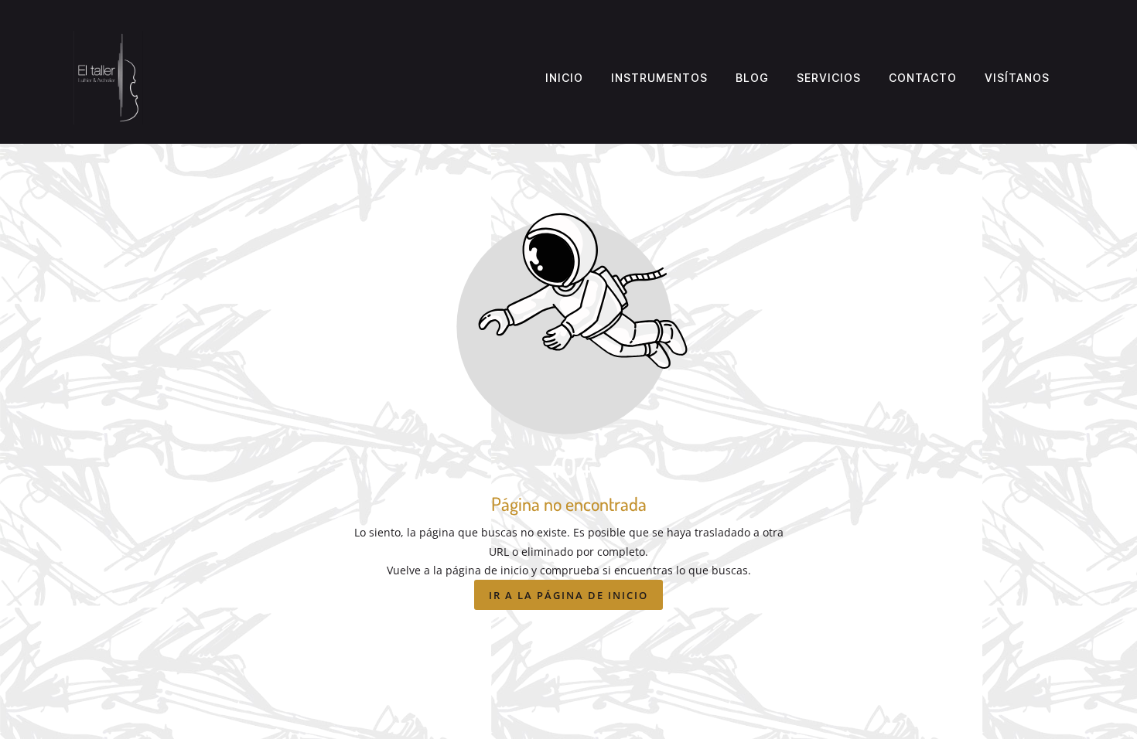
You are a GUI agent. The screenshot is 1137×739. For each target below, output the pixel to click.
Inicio (564, 77)
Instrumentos (659, 77)
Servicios (829, 77)
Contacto (923, 77)
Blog (752, 77)
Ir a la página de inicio (568, 595)
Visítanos (1017, 77)
